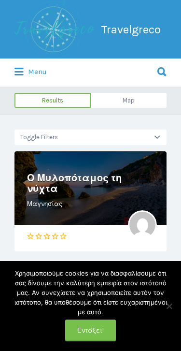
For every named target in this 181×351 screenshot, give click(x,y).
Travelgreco (131, 29)
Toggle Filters (39, 137)
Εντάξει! (90, 330)
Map (129, 100)
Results (52, 100)
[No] (169, 306)
